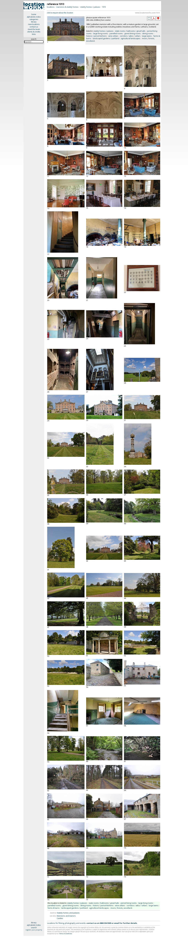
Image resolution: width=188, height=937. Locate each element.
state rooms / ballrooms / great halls (130, 31)
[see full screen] (149, 18)
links (34, 34)
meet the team (34, 29)
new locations (34, 24)
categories (33, 19)
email (116, 923)
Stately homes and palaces (68, 913)
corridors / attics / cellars (130, 36)
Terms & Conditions (65, 933)
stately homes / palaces (90, 7)
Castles (60, 918)
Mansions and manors (66, 916)
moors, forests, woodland (121, 908)
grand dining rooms (132, 33)
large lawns (147, 36)
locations (51, 7)
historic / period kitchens (96, 36)
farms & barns (54, 908)
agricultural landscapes (130, 38)
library (33, 22)
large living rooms (100, 33)
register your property (33, 930)
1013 (104, 7)
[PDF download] (154, 20)
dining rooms (147, 33)
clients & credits (33, 31)
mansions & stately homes (67, 7)
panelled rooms (116, 33)
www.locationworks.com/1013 (147, 12)
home (33, 14)
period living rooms (129, 903)
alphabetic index (34, 17)
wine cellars (113, 36)
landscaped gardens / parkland (106, 38)
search (34, 927)
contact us (34, 26)
